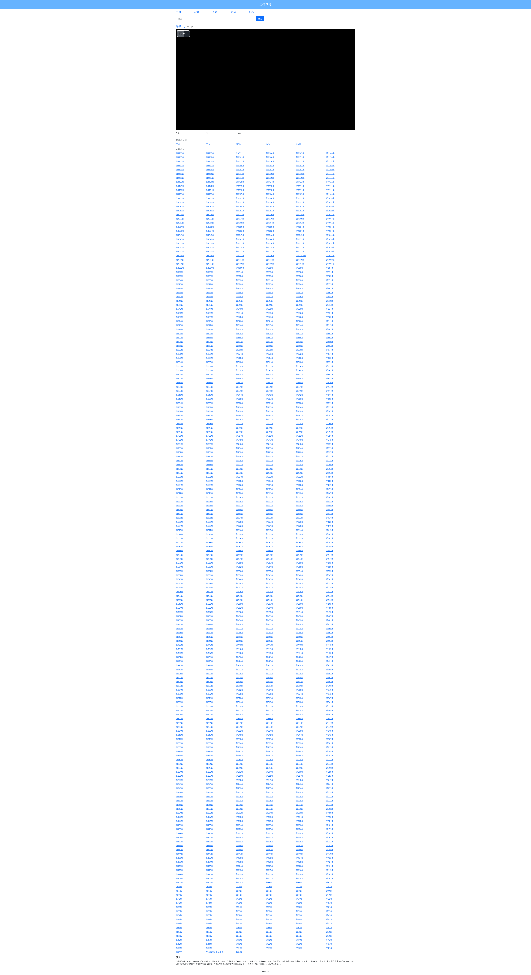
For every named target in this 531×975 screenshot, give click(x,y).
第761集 (209, 431)
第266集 (299, 767)
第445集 (329, 644)
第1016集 (270, 255)
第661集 (329, 497)
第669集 (269, 493)
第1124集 (270, 181)
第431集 (209, 657)
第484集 (239, 620)
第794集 (299, 407)
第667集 (329, 493)
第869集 (209, 358)
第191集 (209, 821)
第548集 (299, 575)
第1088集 (270, 206)
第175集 (329, 829)
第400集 (239, 677)
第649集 (329, 505)
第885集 (269, 345)
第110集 (299, 874)
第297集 (269, 747)
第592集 (239, 546)
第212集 (299, 804)
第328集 (239, 726)
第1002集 (180, 268)
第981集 (269, 280)
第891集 (269, 341)
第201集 (269, 812)
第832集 (239, 382)
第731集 (209, 452)
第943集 (329, 304)
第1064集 (270, 222)
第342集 (179, 718)
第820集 (239, 390)
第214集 (239, 804)
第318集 (179, 735)
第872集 (299, 354)
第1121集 (180, 186)
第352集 (239, 710)
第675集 (269, 489)
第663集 (269, 497)
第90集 (179, 890)
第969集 (269, 288)
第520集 (239, 595)
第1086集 (330, 206)
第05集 (209, 948)
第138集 (179, 858)
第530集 (299, 587)
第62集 (299, 907)
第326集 (299, 726)
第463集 (329, 632)
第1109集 (180, 194)
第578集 (299, 554)
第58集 (239, 911)
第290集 (299, 751)
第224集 (299, 796)
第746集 (299, 440)
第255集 (269, 775)
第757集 (329, 431)
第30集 (179, 931)
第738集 (179, 448)
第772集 (239, 423)
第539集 (209, 583)
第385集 (329, 685)
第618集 (179, 530)
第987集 (269, 276)
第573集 (269, 558)
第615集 (269, 530)
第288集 (179, 755)
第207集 (269, 808)
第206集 (299, 808)
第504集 (179, 608)
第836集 (299, 378)
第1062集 (330, 222)
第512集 (299, 599)
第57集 (269, 911)
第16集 (239, 939)
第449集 (209, 644)
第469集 (329, 628)
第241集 (329, 784)
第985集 (329, 276)
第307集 (329, 739)
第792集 (179, 411)
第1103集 (180, 198)
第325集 (329, 726)
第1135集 (300, 173)
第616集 (239, 530)
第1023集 (240, 251)
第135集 (269, 858)
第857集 (209, 366)
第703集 (329, 468)
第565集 (329, 563)
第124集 (239, 866)
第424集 (239, 661)
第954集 (179, 300)
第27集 (269, 931)
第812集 (299, 395)
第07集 (329, 943)
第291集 (269, 751)
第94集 (239, 886)
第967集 (329, 288)
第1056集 (330, 227)
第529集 (329, 587)
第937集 (329, 308)
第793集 (329, 407)
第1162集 (210, 157)
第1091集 (180, 206)
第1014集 (180, 259)
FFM (178, 144)
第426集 (179, 661)
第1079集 (180, 214)
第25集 (329, 931)
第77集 (209, 899)
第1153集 (300, 161)
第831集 (269, 382)
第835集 (329, 378)
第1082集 (270, 210)
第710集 (299, 464)
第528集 (179, 591)
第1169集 (180, 153)
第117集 (269, 870)
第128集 (299, 862)
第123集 (269, 866)
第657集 (269, 501)
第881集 (209, 349)
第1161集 (240, 157)
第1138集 (210, 173)
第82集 (239, 894)
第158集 (299, 841)
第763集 (329, 427)
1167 (238, 153)
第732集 (179, 452)
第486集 (179, 620)
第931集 (329, 313)
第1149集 (240, 165)
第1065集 (240, 222)
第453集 (269, 640)
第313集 (329, 735)
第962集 (299, 292)
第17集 (209, 939)
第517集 (329, 595)
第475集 (329, 624)
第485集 (209, 620)
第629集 (209, 522)
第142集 (239, 853)
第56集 (299, 911)
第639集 (269, 513)
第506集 (299, 603)
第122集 (299, 866)
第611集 (209, 534)
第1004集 (300, 263)
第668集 (299, 493)
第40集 (239, 923)
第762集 (179, 431)
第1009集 (330, 259)
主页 (178, 12)
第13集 (329, 939)
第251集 (209, 780)
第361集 (329, 702)
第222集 (179, 800)
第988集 (239, 276)
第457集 (329, 636)
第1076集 (270, 214)
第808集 (239, 399)
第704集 (299, 468)
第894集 (179, 341)
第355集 (329, 706)
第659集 (209, 501)
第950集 (299, 300)
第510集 (179, 603)
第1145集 (180, 169)
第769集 (329, 423)
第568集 (239, 563)
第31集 (329, 927)
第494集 (299, 612)
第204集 (179, 812)
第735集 (269, 448)
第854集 (299, 366)
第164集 (299, 837)
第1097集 (180, 202)
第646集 (239, 509)
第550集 (239, 575)
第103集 (329, 878)
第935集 (209, 313)
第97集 (329, 882)
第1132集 (210, 177)
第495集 (269, 612)
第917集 (209, 325)
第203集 (209, 812)
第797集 (209, 407)
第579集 (269, 554)
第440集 (299, 649)
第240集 (179, 788)
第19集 (329, 935)
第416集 (299, 665)
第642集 (179, 513)
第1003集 (330, 263)
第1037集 (180, 243)
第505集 (329, 603)
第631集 (329, 517)
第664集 (239, 497)
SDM (208, 144)
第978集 (179, 284)
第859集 (329, 362)
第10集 (239, 943)
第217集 (329, 800)
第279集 (269, 759)
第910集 (239, 329)
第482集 (299, 620)
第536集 (299, 583)
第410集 (299, 669)
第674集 (299, 489)
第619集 (329, 526)
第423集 (269, 661)
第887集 (209, 345)
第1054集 (210, 231)
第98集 (299, 882)
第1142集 (270, 169)
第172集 (239, 833)
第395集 (209, 681)
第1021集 (300, 251)
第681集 (269, 485)
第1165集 (300, 153)
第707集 (209, 468)
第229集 (329, 792)
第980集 (299, 280)
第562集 (239, 567)
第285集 (269, 755)
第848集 (299, 370)
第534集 (179, 587)
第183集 (269, 825)
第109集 (329, 874)
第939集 (269, 308)
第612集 (179, 534)
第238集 (239, 788)
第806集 (299, 399)
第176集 (299, 829)
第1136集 (270, 173)
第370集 (239, 698)
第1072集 (210, 218)
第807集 (269, 399)
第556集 (239, 571)
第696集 (179, 476)
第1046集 (270, 235)
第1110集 (330, 190)
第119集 (209, 870)
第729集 (269, 452)
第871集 (329, 354)
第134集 (299, 858)
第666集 (179, 497)
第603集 (269, 538)
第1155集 (240, 161)
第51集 (269, 915)
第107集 (209, 878)
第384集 (179, 690)
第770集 (299, 423)
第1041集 (240, 239)
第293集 (209, 751)
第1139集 (180, 173)
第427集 (329, 657)
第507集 (269, 603)
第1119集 (240, 186)
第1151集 (180, 165)
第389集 (209, 685)
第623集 (209, 526)
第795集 (269, 407)
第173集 (209, 833)
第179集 (209, 829)
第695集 (209, 476)
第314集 (299, 735)
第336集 (179, 722)
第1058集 (270, 227)
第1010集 (300, 259)
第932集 (299, 313)
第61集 (329, 907)
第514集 (239, 599)
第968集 (299, 288)
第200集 (299, 812)
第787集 (329, 411)
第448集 (239, 644)
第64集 (239, 907)
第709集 (329, 464)
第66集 (179, 907)
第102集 (179, 882)
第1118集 (270, 186)
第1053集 (240, 231)
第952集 (239, 300)
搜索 (260, 18)
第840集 (179, 378)
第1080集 (330, 210)
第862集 (239, 362)
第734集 (299, 448)
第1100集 (270, 198)
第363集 (269, 702)
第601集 (329, 538)
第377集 (209, 694)
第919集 (329, 321)
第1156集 (210, 161)
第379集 (329, 690)
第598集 (239, 542)
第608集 (299, 534)
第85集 (329, 890)
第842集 (299, 374)
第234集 (179, 792)
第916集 (239, 325)
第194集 (299, 817)
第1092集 (330, 202)
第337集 (329, 718)
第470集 (299, 628)
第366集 (179, 702)
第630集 (179, 522)
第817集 (329, 390)
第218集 (299, 800)
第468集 (179, 632)
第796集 (239, 407)
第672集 (179, 493)
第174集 (179, 833)
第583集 (329, 550)
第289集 (329, 751)
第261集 (269, 771)
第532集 (239, 587)
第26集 (299, 931)
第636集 (179, 517)
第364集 (239, 702)
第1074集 (330, 214)
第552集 (179, 575)
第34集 (239, 927)
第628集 (239, 522)
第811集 (329, 395)
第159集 (269, 841)
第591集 (269, 546)
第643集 (329, 509)
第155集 (209, 845)
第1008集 (180, 263)
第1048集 (210, 235)
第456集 (179, 640)
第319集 (329, 731)
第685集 (329, 481)
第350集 (299, 710)
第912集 (179, 329)
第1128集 (330, 177)
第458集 (299, 636)
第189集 (269, 821)
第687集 (269, 481)
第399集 (269, 677)
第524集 (299, 591)
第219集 (269, 800)
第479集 (209, 624)
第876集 (179, 354)
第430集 (239, 657)
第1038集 (330, 239)
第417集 (269, 665)
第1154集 (270, 161)
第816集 (179, 395)
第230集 (299, 792)
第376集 (239, 694)
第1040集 (270, 239)
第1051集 (300, 231)
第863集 (209, 362)
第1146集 (330, 165)
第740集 (299, 444)
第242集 (299, 784)
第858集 (179, 366)
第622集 (239, 526)
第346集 (239, 714)
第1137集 (240, 173)
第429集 (269, 657)
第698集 (299, 472)
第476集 (299, 624)
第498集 (179, 612)
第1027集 (300, 247)
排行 (251, 12)
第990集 (179, 276)
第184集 (239, 825)
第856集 (239, 366)
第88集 (239, 890)
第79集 (329, 894)
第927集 (269, 317)
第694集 (239, 476)
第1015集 (330, 255)
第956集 (299, 296)
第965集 (209, 292)
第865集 (329, 358)
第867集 (269, 358)
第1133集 (180, 177)
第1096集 (210, 202)
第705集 (269, 468)
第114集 (179, 874)
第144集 (179, 853)
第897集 (269, 337)
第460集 (239, 636)
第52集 (239, 915)
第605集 (209, 538)
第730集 (239, 452)
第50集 (299, 915)
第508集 (239, 603)
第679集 (329, 485)
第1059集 (240, 227)
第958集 (239, 296)
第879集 (269, 349)
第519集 (269, 595)
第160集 (239, 841)
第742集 (239, 444)
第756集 (179, 436)
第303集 (269, 743)
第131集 (209, 862)
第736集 (239, 448)
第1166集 (270, 153)
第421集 (329, 661)
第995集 (209, 272)
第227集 (209, 796)
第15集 (269, 939)
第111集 (269, 874)
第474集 (179, 628)
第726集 (179, 456)
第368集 (299, 698)
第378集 (179, 694)
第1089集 (240, 206)
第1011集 (270, 259)
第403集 (329, 673)
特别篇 (239, 952)
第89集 (209, 890)
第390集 (179, 685)
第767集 (209, 427)
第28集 (239, 931)
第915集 (269, 325)
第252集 (179, 780)
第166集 (239, 837)
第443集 (209, 649)
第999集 (269, 268)
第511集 (329, 599)
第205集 (329, 808)
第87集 (269, 890)
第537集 (269, 583)
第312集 (179, 739)
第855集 (269, 366)
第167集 (209, 837)
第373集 (329, 694)
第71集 (209, 903)
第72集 (179, 903)
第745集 (329, 440)
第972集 (179, 288)
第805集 (329, 399)
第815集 (209, 395)
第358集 (239, 706)
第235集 (329, 788)
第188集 (299, 821)
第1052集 (270, 231)
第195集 (269, 817)
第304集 (239, 743)
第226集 (239, 796)
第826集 (239, 386)
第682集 (239, 485)
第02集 (299, 948)
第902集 (299, 333)
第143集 (209, 853)
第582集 (179, 554)
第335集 (209, 722)
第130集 (239, 862)
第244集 (239, 784)
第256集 (239, 775)
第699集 (269, 472)
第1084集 (210, 210)
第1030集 (210, 247)
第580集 (239, 554)
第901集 (329, 333)
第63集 (269, 907)
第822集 (179, 390)
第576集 (179, 558)
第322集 (239, 731)
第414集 (179, 669)
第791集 (209, 411)
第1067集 (180, 222)
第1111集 (300, 190)
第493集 (329, 612)
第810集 (179, 399)
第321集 (269, 731)
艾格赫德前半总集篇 (214, 952)
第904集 (239, 333)
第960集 (179, 296)
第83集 (209, 894)
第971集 (209, 288)
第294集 (179, 751)
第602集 (299, 538)
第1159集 (300, 157)
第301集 (329, 743)
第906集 (179, 333)
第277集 (329, 759)
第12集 (179, 943)
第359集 (209, 706)
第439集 (329, 649)
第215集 (209, 804)
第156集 (179, 845)
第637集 (329, 513)
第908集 (299, 329)
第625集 (329, 522)
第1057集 (300, 227)
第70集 (239, 903)
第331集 (329, 722)
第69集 (269, 903)
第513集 (269, 599)
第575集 (209, 558)
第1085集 (180, 210)
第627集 (269, 522)
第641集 (209, 513)
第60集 (179, 911)
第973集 (329, 284)
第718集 (239, 460)
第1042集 (210, 239)
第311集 (209, 739)
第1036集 (210, 243)
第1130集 (270, 177)
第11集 (209, 943)
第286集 (239, 755)
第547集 (329, 575)
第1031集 (180, 247)
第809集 (209, 399)
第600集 (179, 542)
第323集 (209, 731)
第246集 (179, 784)
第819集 (269, 390)
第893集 (209, 341)
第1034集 (270, 243)
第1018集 (210, 255)
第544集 (239, 579)
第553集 (329, 571)
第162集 (179, 841)
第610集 (239, 534)
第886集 (239, 345)
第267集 (269, 767)
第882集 (179, 349)
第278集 (299, 759)
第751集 (329, 436)
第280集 (239, 759)
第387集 (269, 685)
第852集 (179, 370)
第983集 (209, 280)
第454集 (239, 640)
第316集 (239, 735)
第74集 (299, 899)
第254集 (299, 775)
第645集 (269, 509)
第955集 (329, 296)
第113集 (209, 874)
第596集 (299, 542)
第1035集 (240, 243)
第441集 (269, 649)
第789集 (269, 411)
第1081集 (300, 210)
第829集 (329, 382)
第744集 (179, 444)
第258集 (179, 775)
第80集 (299, 894)
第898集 (239, 337)
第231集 (269, 792)
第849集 (269, 370)
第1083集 (240, 210)
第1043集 (180, 239)
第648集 (179, 509)
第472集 (239, 628)
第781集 (329, 415)
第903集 (269, 333)
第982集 (239, 280)
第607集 (329, 534)
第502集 (239, 608)
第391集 (329, 681)
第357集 (269, 706)
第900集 (179, 337)
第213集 (269, 804)
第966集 (179, 292)
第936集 (179, 313)
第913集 (329, 325)
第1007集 (210, 263)
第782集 (299, 415)
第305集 (209, 743)
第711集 (269, 464)
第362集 (299, 702)
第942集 (179, 308)
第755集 (209, 436)
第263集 (209, 771)
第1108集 (210, 194)
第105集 (269, 878)
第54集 (179, 915)
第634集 (239, 517)
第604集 (239, 538)
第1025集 (180, 251)
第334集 (239, 722)
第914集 (299, 325)
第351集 (269, 710)
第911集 (209, 329)
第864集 (179, 362)
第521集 (209, 595)
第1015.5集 (301, 255)
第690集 (179, 481)
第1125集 (240, 181)
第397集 (329, 677)
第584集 (299, 550)
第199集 (329, 812)
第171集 (269, 833)
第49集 (329, 915)
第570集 (179, 563)
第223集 (329, 796)
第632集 (299, 517)
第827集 (209, 386)
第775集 (329, 419)
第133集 (329, 858)
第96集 (179, 886)
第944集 (299, 304)
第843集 (269, 374)
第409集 (329, 669)
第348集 (179, 714)
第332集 (299, 722)
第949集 (329, 300)
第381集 (269, 690)
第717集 (269, 460)
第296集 (299, 747)
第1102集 (210, 198)
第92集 (299, 886)
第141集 (269, 853)
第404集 (299, 673)
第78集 (179, 899)
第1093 (179, 952)
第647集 (209, 509)
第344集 (299, 714)
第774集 (179, 423)
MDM (238, 144)
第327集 (269, 726)
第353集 (209, 710)
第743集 (209, 444)
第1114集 (210, 190)
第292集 (239, 751)
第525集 (269, 591)
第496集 (239, 612)
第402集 (179, 677)
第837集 (269, 378)
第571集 (329, 558)
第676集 (239, 489)
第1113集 (240, 190)
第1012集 (240, 259)
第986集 (299, 276)
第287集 (209, 755)
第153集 (269, 845)
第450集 (179, 644)
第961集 (329, 292)
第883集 (329, 345)
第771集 (269, 423)
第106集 (239, 878)
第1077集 (240, 214)
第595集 (329, 542)
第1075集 (300, 214)
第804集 (179, 403)
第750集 (179, 440)
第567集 (269, 563)
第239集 (209, 788)
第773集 (209, 423)
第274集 (239, 763)
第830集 (299, 382)
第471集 (269, 628)
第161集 (209, 841)
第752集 (299, 436)
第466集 (239, 632)
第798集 (179, 407)
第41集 (209, 923)
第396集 (179, 681)
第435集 (269, 653)
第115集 (329, 870)
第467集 (209, 632)
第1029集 (240, 247)
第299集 (209, 747)
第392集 (299, 681)
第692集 (299, 476)
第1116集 (330, 186)
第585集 (269, 550)
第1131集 (240, 177)
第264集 (179, 771)
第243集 (269, 784)
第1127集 (180, 181)
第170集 (299, 833)
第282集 (179, 759)
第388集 (239, 685)
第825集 (269, 386)
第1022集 (270, 251)
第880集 (239, 349)
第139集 (329, 853)
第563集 (209, 567)
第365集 (209, 702)
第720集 (179, 460)
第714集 (179, 464)
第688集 (239, 481)
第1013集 (210, 259)
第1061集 (180, 227)
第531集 (269, 587)
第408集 (179, 673)
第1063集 (300, 222)
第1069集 (300, 218)
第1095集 (240, 202)
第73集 (329, 899)
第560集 (299, 567)
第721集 (329, 456)
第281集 (209, 759)
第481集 (329, 620)
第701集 (209, 472)
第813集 (269, 395)
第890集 (299, 341)
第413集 (209, 669)
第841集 (329, 374)
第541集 (329, 579)
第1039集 (300, 239)
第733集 (329, 448)
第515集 (209, 599)
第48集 (179, 919)
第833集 (209, 382)
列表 (215, 12)
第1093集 (300, 202)
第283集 (329, 755)
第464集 (299, 632)
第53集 (209, 915)
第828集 (179, 386)
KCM (268, 144)
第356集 (299, 706)
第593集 (209, 546)
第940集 (239, 308)
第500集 (299, 608)
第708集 (179, 468)
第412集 (239, 669)
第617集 (209, 530)
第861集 (269, 362)
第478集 (239, 624)
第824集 (299, 386)
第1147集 (300, 165)
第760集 (239, 431)
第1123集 (300, 181)
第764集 (299, 427)
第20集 (299, 935)
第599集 (209, 542)
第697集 (329, 472)
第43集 (329, 919)
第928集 (239, 317)
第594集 (179, 546)
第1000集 (240, 268)
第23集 (209, 935)
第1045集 (300, 235)
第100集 (239, 882)
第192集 (179, 821)
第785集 (209, 415)
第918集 (179, 325)
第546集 (179, 579)
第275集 (209, 763)
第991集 (329, 272)
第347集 (209, 714)
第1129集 (300, 177)
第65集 (209, 907)
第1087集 (300, 206)
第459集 (269, 636)
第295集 (329, 747)
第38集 (299, 923)
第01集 (329, 948)
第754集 (239, 436)
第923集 (209, 321)
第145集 (329, 849)
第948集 (179, 304)
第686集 (299, 481)
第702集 (179, 472)
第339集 (269, 718)
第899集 (209, 337)
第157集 (329, 841)
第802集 (239, 403)
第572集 (299, 558)
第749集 (209, 440)
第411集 (269, 669)
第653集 (209, 505)
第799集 (329, 403)
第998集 (299, 268)
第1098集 (330, 198)
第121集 (329, 866)
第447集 (269, 644)
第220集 (239, 800)
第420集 (179, 665)
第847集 (329, 370)
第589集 (329, 546)
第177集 (269, 829)
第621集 (269, 526)
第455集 (209, 640)
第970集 (239, 288)
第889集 (329, 341)
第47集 (209, 919)
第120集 (179, 870)
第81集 (269, 894)
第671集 (209, 493)
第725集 (209, 456)
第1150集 (210, 165)
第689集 (209, 481)
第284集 (299, 755)
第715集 (329, 460)
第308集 (299, 739)
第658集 (239, 501)
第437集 (209, 653)
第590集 (299, 546)
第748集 (239, 440)
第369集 (269, 698)
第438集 (179, 653)
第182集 (299, 825)
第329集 (209, 726)
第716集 (299, 460)
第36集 (179, 927)
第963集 (269, 292)
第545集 (209, 579)
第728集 (299, 452)
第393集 (269, 681)
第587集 (209, 550)
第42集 (179, 923)
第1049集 (180, 235)
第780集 (179, 419)
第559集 (329, 567)
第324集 (179, 731)
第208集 (239, 808)
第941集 (209, 308)
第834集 (179, 382)
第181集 (329, 825)
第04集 (239, 948)
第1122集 (330, 181)
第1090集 (210, 206)
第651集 (269, 505)
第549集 (269, 575)
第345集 (269, 714)
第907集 (329, 329)
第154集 (239, 845)
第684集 (179, 485)
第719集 (209, 460)
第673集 (329, 489)
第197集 (209, 817)
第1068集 (330, 218)
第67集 (329, 903)
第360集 (179, 706)
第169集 (329, 833)
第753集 (269, 436)
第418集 (239, 665)
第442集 (239, 649)
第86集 (299, 890)
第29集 (209, 931)
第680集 (299, 485)
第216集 (179, 804)
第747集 (269, 440)
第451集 (329, 640)
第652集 (239, 505)
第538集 (239, 583)
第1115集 (180, 190)
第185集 (209, 825)
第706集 (239, 468)
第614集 (299, 530)
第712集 (239, 464)
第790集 (239, 411)
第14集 (299, 939)
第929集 (209, 317)
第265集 (329, 767)
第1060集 (210, 227)
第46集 (239, 919)
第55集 (329, 911)
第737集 (209, 448)
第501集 (269, 608)
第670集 (239, 493)
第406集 (239, 673)
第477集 (269, 624)
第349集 (329, 710)
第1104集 (330, 194)
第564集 (179, 567)
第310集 (239, 739)
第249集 (269, 780)
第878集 (299, 349)
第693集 (269, 476)
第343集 (329, 714)
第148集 (239, 849)
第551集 (209, 575)
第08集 (299, 943)
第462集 (179, 636)
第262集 (239, 771)
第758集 (299, 431)
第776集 (299, 419)
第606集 (179, 538)
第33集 (269, 927)
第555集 (269, 571)
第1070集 (270, 218)
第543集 (269, 579)
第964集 (239, 292)
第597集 (269, 542)
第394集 (239, 681)
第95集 (209, 886)
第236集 (299, 788)
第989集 (209, 276)
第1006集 (240, 263)
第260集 (299, 771)
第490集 (239, 616)
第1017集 (240, 255)
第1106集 (270, 194)
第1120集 (210, 186)
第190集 (239, 821)
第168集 (179, 837)
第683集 (209, 485)
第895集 (329, 337)
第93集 (269, 886)
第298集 (239, 747)
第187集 (329, 821)
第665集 (209, 497)
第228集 (179, 796)
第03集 (269, 948)
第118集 (239, 870)
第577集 (329, 554)
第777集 (269, 419)
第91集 (329, 886)
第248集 (299, 780)
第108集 (179, 878)
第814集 (239, 395)
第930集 (179, 317)
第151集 (329, 845)
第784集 (239, 415)
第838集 (239, 378)
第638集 (299, 513)
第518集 (299, 595)
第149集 (209, 849)
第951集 (269, 300)
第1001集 (210, 268)
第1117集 (300, 186)
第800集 (299, 403)
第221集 (209, 800)
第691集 (329, 476)
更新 (233, 12)
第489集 (269, 616)
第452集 (299, 640)
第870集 (179, 358)
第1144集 (210, 169)
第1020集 (330, 251)
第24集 (179, 935)
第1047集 (240, 235)
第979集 (329, 280)
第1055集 (180, 231)
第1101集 (240, 198)
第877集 (329, 349)
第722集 (299, 456)
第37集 (329, 923)
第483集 (269, 620)
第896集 (299, 337)
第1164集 (330, 153)
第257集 (209, 775)
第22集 (239, 935)
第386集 (299, 685)
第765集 (269, 427)
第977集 (209, 284)
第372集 (179, 698)
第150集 (179, 849)
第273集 (269, 763)
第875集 (209, 354)
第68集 (299, 903)
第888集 (179, 345)
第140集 (299, 853)
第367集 (329, 698)
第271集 (329, 763)
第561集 (269, 567)
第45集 (269, 919)
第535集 (329, 583)
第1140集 (330, 169)
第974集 (299, 284)
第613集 (329, 530)
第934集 (239, 313)
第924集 (179, 321)
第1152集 (330, 161)
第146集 (299, 849)
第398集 (299, 677)
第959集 (209, 296)
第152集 (299, 845)
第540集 (179, 583)
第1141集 (300, 169)
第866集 (299, 358)
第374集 (299, 694)
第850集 (239, 370)
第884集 (299, 345)
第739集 (329, 444)
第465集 (269, 632)
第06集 (179, 948)
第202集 (239, 812)
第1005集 (270, 263)
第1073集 (180, 218)
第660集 (179, 501)
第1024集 (210, 251)
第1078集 (210, 214)
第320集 (299, 731)
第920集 (299, 321)
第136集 (239, 858)
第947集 (209, 304)
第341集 (209, 718)
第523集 (329, 591)
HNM (298, 144)
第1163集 (180, 157)
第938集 (299, 308)
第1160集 (270, 157)
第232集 (239, 792)
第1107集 (240, 194)
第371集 (209, 698)
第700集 (239, 472)
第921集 (269, 321)
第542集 (299, 579)
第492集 (179, 616)
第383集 (209, 690)
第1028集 (270, 247)
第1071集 (240, 218)
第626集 (299, 522)
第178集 (239, 829)
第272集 (299, 763)
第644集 (299, 509)
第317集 (209, 735)
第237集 (269, 788)
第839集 (209, 378)
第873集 (269, 354)
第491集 (209, 616)
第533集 (209, 587)
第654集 (179, 505)
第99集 (269, 882)
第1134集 (330, 173)
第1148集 (270, 165)
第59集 (209, 911)
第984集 (179, 280)
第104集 (299, 878)
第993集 (269, 272)
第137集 (209, 858)
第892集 (239, 341)
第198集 (179, 817)
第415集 (329, 665)
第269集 (209, 767)
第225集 (269, 796)
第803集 (209, 403)
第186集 (179, 825)
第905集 (209, 333)
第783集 (269, 415)
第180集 (179, 829)
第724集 (239, 456)
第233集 (209, 792)
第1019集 (180, 255)
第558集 (179, 571)
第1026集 (330, 247)
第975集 (269, 284)
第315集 (269, 735)
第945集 (269, 304)
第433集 (329, 653)
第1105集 (300, 194)
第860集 (299, 362)
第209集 (209, 808)
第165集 (269, 837)
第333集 (269, 722)
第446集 (299, 644)
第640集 (239, 513)
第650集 (299, 505)
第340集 (239, 718)
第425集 (209, 661)
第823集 (329, 386)
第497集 (209, 612)
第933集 (269, 313)
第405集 (269, 673)
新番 (196, 12)
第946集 (239, 304)
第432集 (179, 657)
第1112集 (270, 190)
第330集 (179, 726)
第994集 (239, 272)
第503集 (209, 608)
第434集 (299, 653)
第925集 (329, 317)
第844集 (239, 374)
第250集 (239, 780)
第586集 (239, 550)
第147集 (269, 849)
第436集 (239, 653)
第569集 (209, 563)
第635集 (209, 517)
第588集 (179, 550)
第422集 (299, 661)
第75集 (269, 899)
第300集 (179, 747)
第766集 (239, 427)
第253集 (329, 775)
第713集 (209, 464)
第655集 (329, 501)
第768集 (179, 427)
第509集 (209, 603)
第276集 (179, 763)
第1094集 (270, 202)
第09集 (269, 943)
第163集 (329, 837)
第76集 (239, 899)
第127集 (329, 862)
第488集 (299, 616)
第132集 (179, 862)
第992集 (299, 272)
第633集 (269, 517)
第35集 (209, 927)
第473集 (209, 628)
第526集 (239, 591)
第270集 (179, 767)
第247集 (329, 780)
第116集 (299, 870)
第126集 (179, 866)
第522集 (179, 595)
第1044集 (330, 235)
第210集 (179, 808)
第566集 (299, 563)
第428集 (299, 657)
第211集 (329, 804)
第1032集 (330, 243)
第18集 (179, 939)
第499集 (329, 608)
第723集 (269, 456)
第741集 (269, 444)
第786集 (179, 415)
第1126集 (210, 181)
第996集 (179, 272)
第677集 (209, 489)
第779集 (209, 419)
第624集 (179, 526)
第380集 (299, 690)
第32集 (299, 927)
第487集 (329, 616)
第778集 (239, 419)
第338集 (299, 718)
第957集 (269, 296)
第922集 (239, 321)
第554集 (299, 571)
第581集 (209, 554)
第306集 (179, 743)
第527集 (209, 591)
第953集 (209, 300)
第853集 (329, 366)
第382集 (239, 690)
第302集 (299, 743)
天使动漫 (265, 4)
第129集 (269, 862)
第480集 (179, 624)
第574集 (239, 558)
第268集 (239, 767)
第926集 (299, 317)
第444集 (179, 649)
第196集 (239, 817)
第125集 (209, 866)
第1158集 (330, 157)
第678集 (179, 489)
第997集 (329, 268)
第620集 (299, 526)
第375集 (269, 694)
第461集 (209, 636)
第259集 (329, 771)
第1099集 (300, 198)
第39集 (269, 923)
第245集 (209, 784)
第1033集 (300, 243)
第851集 (209, 370)
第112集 (239, 874)
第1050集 (330, 231)
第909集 (269, 329)
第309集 (269, 739)
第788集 (299, 411)
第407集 (209, 673)
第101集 (209, 882)
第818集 (299, 390)
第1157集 (180, 161)
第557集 (209, 571)
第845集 (209, 374)
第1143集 (240, 169)
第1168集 (210, 153)
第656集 (299, 501)
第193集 (329, 817)
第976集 (239, 284)
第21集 (269, 935)
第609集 (269, 534)
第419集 (209, 665)
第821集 (209, 390)
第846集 (179, 374)
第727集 (329, 452)
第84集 (179, 894)
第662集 (299, 497)
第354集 (179, 710)
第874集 (239, 354)
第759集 (269, 431)
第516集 (179, 599)
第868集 (239, 358)
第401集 (209, 677)
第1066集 (210, 222)
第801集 (269, 403)
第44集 (299, 919)
